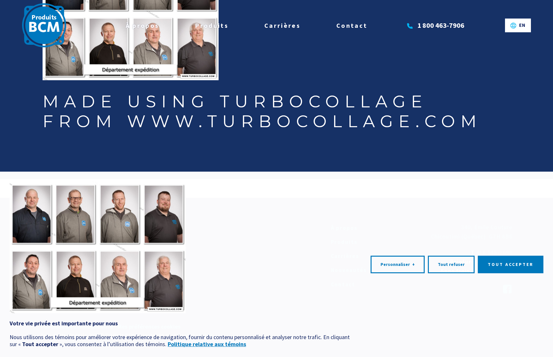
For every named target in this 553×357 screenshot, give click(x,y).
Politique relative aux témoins (207, 344)
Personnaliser (398, 264)
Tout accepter (510, 264)
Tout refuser (451, 264)
